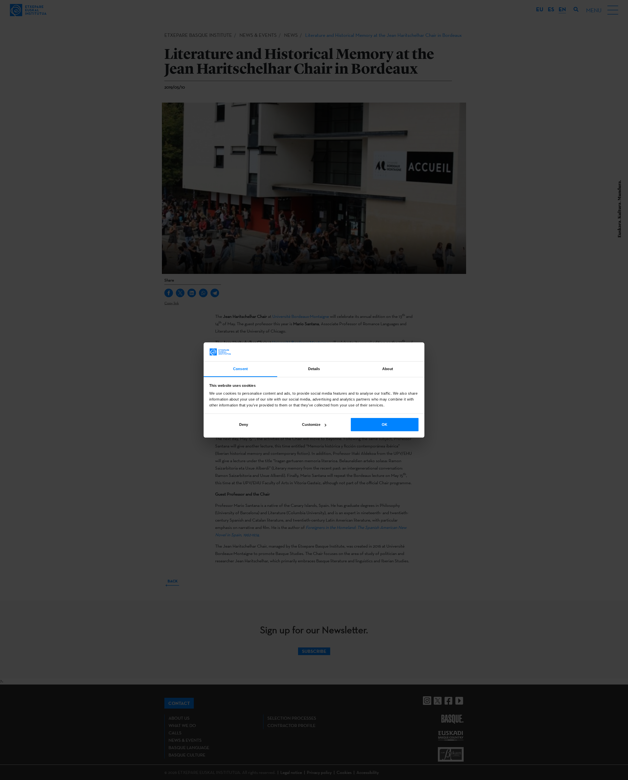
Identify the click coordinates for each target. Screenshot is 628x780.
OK (384, 424)
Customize (311, 424)
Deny (243, 424)
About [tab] (387, 369)
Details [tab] (314, 369)
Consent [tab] (240, 369)
